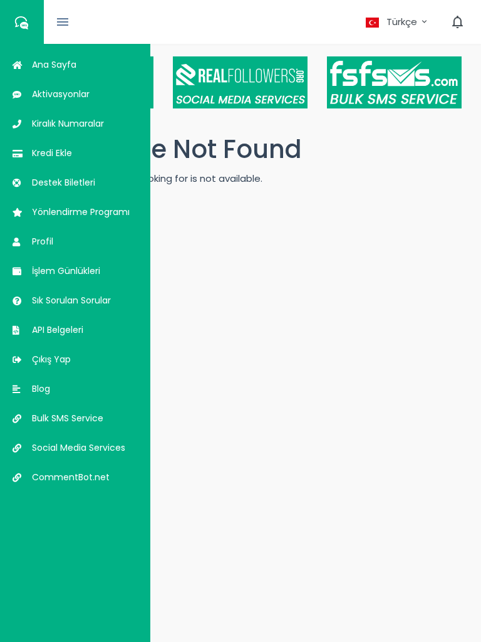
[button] (397, 22)
